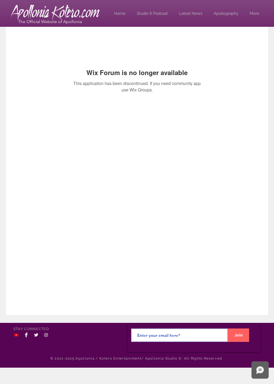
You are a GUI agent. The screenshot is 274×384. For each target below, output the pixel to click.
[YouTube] (16, 335)
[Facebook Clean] (26, 335)
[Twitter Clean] (36, 335)
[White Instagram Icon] (46, 335)
